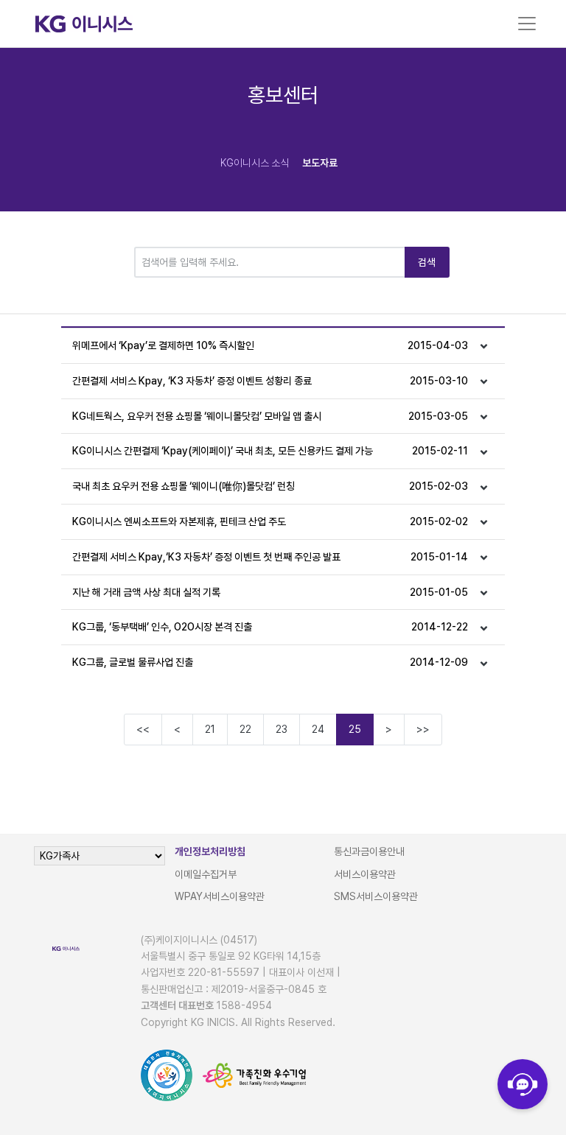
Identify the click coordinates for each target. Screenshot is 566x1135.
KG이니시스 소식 (254, 163)
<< (143, 729)
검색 (427, 262)
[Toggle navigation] (527, 24)
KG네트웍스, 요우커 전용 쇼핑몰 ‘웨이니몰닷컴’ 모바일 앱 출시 (270, 416)
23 (281, 729)
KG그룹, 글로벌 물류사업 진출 (270, 662)
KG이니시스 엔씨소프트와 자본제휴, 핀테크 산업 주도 (270, 521)
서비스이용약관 (365, 874)
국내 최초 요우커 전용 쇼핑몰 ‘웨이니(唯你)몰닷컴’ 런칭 (270, 486)
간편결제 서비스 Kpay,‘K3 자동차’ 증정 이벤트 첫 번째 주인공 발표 (270, 557)
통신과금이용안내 (369, 851)
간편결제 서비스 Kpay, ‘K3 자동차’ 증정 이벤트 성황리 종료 (270, 381)
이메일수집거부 (206, 874)
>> (423, 729)
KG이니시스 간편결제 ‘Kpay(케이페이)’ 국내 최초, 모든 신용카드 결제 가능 (270, 451)
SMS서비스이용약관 (376, 896)
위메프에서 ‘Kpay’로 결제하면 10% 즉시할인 (270, 345)
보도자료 (320, 163)
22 (245, 729)
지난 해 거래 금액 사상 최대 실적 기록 (270, 592)
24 (318, 729)
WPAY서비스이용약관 (220, 896)
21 (210, 729)
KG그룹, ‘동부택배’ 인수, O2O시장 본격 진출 (270, 627)
